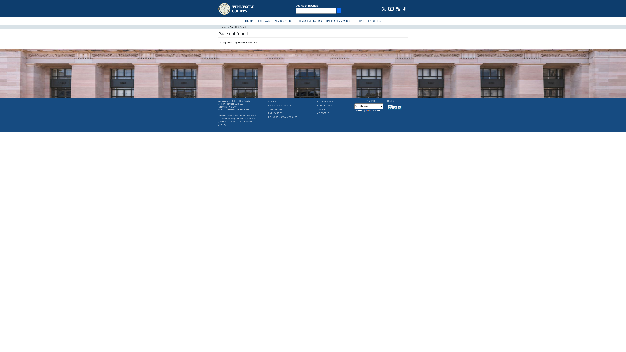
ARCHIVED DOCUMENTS (279, 105)
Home (224, 27)
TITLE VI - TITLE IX (276, 109)
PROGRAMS (264, 20)
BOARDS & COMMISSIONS (338, 20)
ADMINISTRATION (284, 20)
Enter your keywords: (307, 5)
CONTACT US (323, 113)
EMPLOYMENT (275, 113)
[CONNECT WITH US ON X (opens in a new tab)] (384, 8)
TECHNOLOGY (374, 20)
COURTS (249, 20)
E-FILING (360, 20)
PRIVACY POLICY (324, 105)
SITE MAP (321, 109)
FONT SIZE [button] (392, 101)
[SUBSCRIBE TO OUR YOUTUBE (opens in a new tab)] (391, 8)
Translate (376, 110)
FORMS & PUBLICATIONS (309, 20)
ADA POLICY (274, 101)
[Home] (236, 9)
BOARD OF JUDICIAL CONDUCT (282, 117)
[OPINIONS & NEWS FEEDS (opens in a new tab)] (398, 8)
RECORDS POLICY (325, 101)
